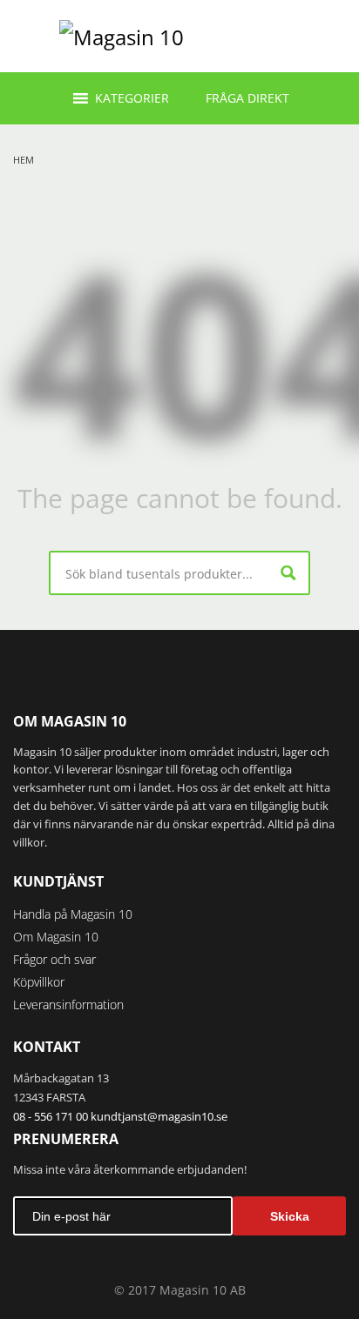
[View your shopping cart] (330, 36)
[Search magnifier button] (288, 573)
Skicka (289, 1216)
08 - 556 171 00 (50, 1116)
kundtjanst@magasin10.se (159, 1116)
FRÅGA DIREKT (247, 98)
